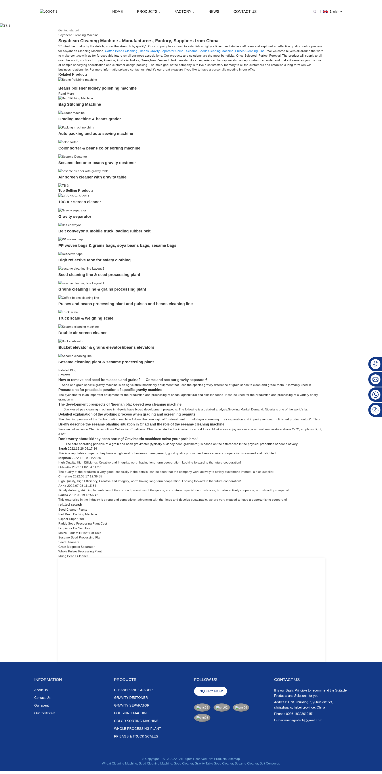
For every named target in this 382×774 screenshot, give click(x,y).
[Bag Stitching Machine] (75, 98)
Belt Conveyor (269, 763)
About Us (41, 690)
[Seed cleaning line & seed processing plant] (81, 268)
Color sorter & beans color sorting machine (99, 148)
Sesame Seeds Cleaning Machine (209, 51)
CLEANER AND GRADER (133, 690)
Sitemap (234, 759)
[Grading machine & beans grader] (71, 112)
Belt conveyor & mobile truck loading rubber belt (104, 231)
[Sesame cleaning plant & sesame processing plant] (75, 355)
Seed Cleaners (68, 542)
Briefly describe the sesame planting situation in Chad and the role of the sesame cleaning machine (141, 424)
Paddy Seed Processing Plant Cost (82, 523)
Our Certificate (44, 713)
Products (147, 11)
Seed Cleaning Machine (155, 763)
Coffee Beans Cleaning (121, 51)
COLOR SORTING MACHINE (136, 721)
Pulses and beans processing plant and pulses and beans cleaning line (125, 304)
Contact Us (245, 11)
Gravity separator (74, 216)
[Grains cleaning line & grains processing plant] (81, 283)
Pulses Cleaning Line (250, 51)
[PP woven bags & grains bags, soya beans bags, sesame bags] (71, 239)
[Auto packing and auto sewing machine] (76, 127)
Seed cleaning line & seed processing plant (99, 274)
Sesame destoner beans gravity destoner (97, 163)
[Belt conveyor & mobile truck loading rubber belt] (69, 224)
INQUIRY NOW (211, 691)
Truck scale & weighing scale (85, 318)
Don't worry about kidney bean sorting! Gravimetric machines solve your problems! (128, 439)
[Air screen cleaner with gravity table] (83, 171)
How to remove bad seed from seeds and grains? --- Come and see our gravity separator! (132, 380)
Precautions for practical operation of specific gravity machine (110, 390)
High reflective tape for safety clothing (94, 260)
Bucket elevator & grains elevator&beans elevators (106, 347)
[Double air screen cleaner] (78, 326)
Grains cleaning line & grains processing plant (102, 289)
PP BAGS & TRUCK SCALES (136, 736)
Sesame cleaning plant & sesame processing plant (106, 362)
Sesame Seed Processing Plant (80, 537)
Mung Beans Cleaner (73, 556)
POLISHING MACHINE (131, 713)
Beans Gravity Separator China (161, 51)
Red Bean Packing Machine (77, 514)
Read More (66, 93)
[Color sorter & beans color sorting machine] (68, 142)
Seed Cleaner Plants (72, 509)
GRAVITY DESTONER (131, 697)
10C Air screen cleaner (79, 202)
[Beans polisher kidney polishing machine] (77, 79)
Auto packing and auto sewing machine (95, 133)
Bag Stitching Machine (80, 104)
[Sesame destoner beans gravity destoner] (72, 156)
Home (117, 11)
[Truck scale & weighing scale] (68, 312)
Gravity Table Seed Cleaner (214, 763)
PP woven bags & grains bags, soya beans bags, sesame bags (117, 245)
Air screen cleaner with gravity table (92, 177)
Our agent (41, 705)
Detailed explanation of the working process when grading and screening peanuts (126, 414)
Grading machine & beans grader (89, 119)
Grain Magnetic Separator (76, 546)
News (213, 11)
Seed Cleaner (183, 763)
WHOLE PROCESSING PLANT (137, 728)
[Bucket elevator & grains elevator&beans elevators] (71, 341)
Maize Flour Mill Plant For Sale (79, 533)
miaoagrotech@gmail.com (303, 720)
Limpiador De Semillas (74, 528)
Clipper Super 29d (71, 519)
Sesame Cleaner (246, 763)
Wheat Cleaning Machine (119, 763)
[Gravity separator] (72, 210)
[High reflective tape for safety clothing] (70, 253)
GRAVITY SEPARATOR (131, 705)
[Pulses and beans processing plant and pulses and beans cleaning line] (78, 297)
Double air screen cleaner (82, 333)
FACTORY (182, 11)
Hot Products (217, 759)
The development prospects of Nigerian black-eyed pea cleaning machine (119, 404)
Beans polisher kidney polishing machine (97, 88)
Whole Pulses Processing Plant (80, 551)
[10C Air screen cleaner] (73, 195)
